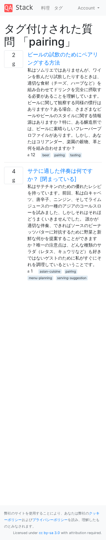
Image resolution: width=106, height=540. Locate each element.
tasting (75, 155)
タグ (58, 8)
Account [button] (87, 8)
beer (45, 155)
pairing (59, 155)
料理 (45, 8)
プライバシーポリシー (50, 520)
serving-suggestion (71, 278)
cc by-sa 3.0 (49, 533)
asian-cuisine (50, 271)
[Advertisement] (53, 333)
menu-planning (40, 278)
